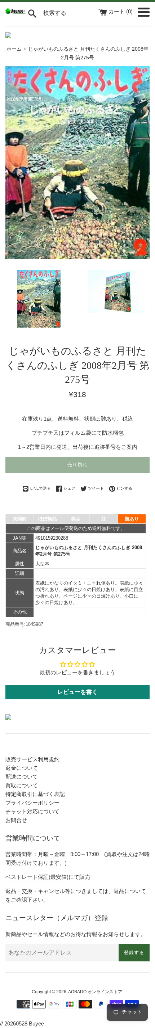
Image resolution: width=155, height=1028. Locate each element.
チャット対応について (32, 811)
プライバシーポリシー (32, 803)
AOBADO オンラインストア (95, 991)
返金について (21, 768)
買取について (21, 785)
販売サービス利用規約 (32, 759)
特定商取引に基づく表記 (35, 794)
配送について (21, 777)
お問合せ (16, 820)
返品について (130, 891)
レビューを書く (77, 692)
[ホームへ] (15, 12)
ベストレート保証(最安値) (36, 877)
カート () (121, 11)
